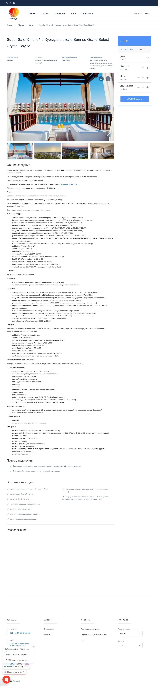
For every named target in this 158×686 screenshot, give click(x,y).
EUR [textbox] (121, 645)
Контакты (88, 14)
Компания (60, 14)
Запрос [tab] (142, 49)
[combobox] (130, 633)
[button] (108, 135)
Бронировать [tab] (126, 49)
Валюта (121, 641)
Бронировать (134, 99)
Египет (31, 25)
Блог (73, 14)
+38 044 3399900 (20, 632)
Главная (32, 14)
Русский (137, 14)
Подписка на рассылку (90, 629)
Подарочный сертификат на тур (94, 635)
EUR (147, 14)
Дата (122, 56)
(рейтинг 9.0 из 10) (69, 184)
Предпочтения (124, 629)
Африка (21, 25)
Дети (122, 76)
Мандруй (16, 681)
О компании (49, 629)
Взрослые (125, 66)
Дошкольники (126, 86)
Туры (45, 14)
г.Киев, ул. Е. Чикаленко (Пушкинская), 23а (19, 644)
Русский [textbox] (123, 633)
